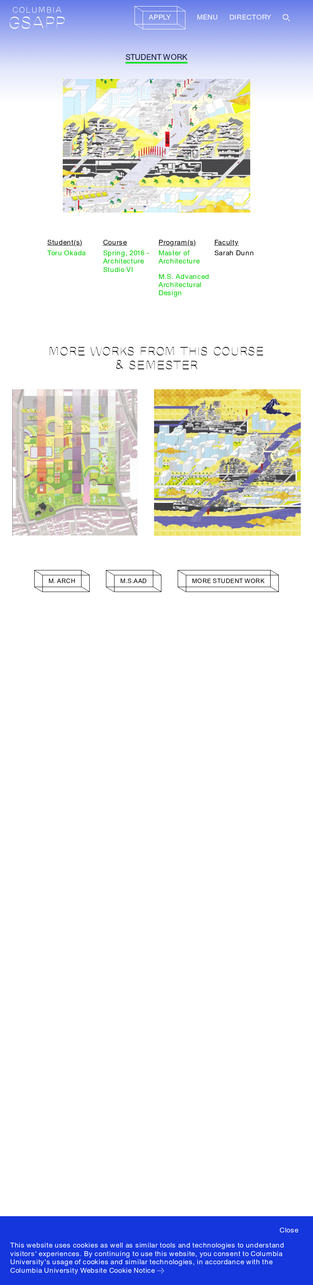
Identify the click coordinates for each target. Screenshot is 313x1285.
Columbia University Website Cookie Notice (82, 1270)
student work (157, 57)
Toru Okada (66, 253)
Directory (250, 17)
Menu (207, 17)
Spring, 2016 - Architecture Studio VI (126, 261)
